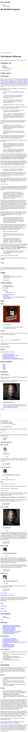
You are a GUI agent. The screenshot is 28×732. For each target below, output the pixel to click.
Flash (4, 366)
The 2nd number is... (17, 339)
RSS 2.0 (2, 605)
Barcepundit (20, 81)
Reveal (8, 346)
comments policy (23, 377)
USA (7, 291)
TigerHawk (10, 80)
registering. (16, 722)
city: (1, 341)
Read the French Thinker (8, 294)
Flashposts (9, 627)
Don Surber (15, 80)
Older (4, 367)
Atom (5, 605)
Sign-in (8, 633)
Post (4, 439)
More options (3, 346)
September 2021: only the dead (9, 638)
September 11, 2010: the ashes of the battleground (13, 358)
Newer (4, 369)
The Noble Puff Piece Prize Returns (10, 357)
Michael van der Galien (19, 82)
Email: (14, 424)
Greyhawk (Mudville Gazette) (10, 82)
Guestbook (12, 631)
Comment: (3, 409)
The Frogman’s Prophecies (8, 354)
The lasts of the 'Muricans (8, 646)
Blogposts (12, 626)
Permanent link (6, 280)
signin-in (11, 722)
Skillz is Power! (9, 292)
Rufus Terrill (3, 88)
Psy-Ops (9, 628)
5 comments (5, 287)
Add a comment (4, 592)
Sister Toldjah (25, 81)
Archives (9, 630)
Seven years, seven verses (8, 356)
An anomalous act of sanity (8, 645)
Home (4, 364)
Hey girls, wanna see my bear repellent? (11, 355)
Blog (4, 365)
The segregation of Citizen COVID (10, 639)
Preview (5, 438)
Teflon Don (25, 82)
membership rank (4, 722)
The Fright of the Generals (8, 644)
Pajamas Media (12, 81)
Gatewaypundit (3, 82)
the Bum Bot (7, 267)
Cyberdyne (16, 163)
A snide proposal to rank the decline (10, 640)
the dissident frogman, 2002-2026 (7, 595)
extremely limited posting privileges (10, 407)
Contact (11, 632)
